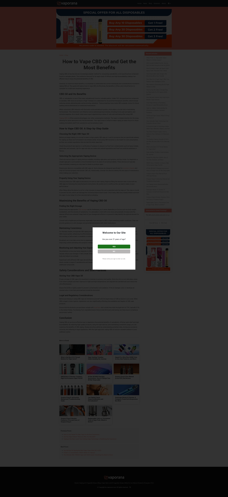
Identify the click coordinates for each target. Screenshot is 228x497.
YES (114, 246)
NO (114, 251)
